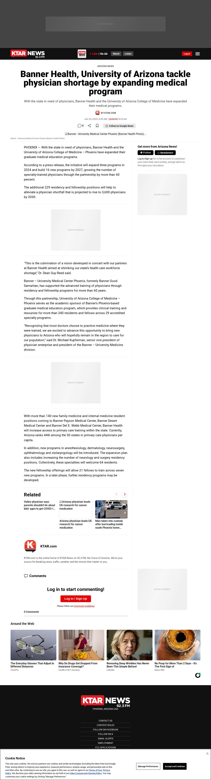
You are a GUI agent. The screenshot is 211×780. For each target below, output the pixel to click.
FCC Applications (105, 747)
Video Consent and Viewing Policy (86, 773)
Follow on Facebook (105, 729)
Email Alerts (105, 738)
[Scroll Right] (125, 494)
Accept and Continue (175, 766)
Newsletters (166, 152)
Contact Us (105, 720)
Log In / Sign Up (75, 598)
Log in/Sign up (145, 158)
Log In (187, 53)
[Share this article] (89, 126)
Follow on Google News (121, 126)
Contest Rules (105, 725)
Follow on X (105, 734)
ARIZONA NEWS (105, 66)
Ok (207, 753)
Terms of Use (95, 770)
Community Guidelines (84, 606)
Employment (105, 743)
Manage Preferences (148, 766)
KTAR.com (48, 546)
